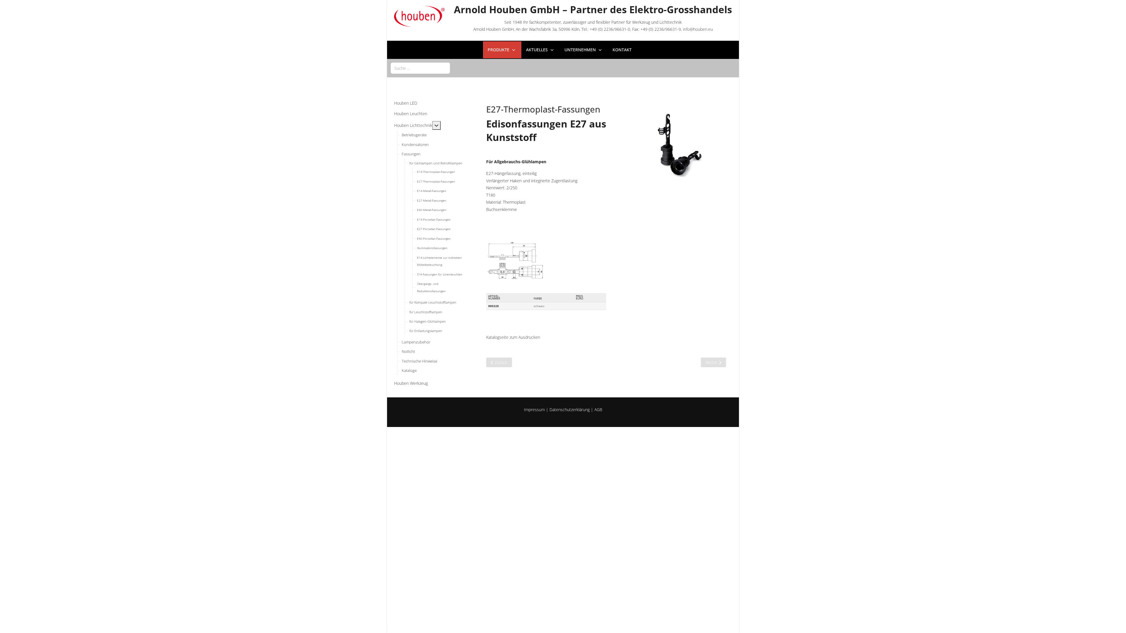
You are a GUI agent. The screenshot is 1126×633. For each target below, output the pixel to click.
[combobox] (420, 68)
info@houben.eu (698, 29)
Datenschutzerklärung (570, 409)
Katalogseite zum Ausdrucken (513, 337)
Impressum (534, 409)
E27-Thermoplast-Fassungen (543, 109)
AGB (598, 409)
